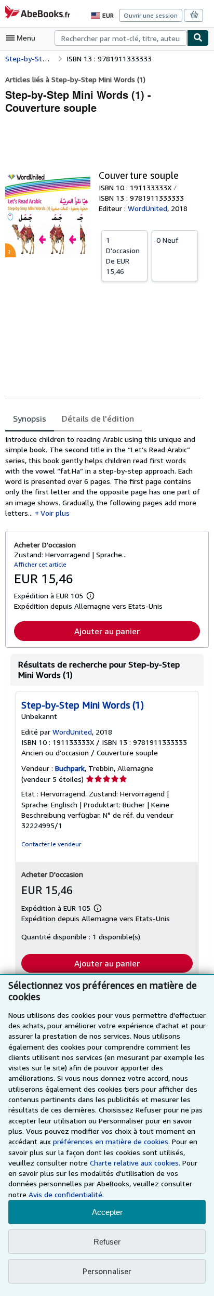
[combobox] (121, 38)
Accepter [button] (107, 1212)
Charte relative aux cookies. (136, 1162)
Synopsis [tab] (29, 418)
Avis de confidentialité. (66, 1194)
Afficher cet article (40, 564)
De (123, 255)
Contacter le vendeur (51, 844)
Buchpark (70, 768)
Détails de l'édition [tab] (98, 418)
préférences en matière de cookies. (111, 1141)
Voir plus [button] (55, 512)
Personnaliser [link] (107, 1271)
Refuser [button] (107, 1241)
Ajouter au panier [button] (107, 631)
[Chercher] (198, 38)
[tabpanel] (102, 476)
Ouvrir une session (151, 15)
